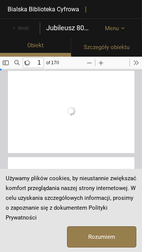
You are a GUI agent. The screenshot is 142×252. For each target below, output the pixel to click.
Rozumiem (101, 236)
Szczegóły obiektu (107, 47)
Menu (112, 28)
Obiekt (35, 45)
